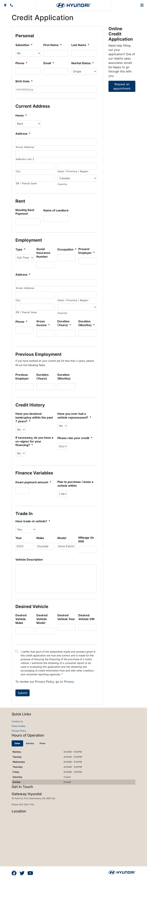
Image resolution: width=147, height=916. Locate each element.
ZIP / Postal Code (26, 183)
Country (62, 184)
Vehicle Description (29, 559)
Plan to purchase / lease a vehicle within (75, 483)
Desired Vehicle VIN (86, 617)
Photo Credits (18, 726)
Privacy (69, 681)
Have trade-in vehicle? (32, 521)
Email (48, 63)
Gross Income (43, 323)
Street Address (25, 147)
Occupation (67, 249)
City (18, 171)
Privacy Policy (19, 730)
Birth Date (24, 81)
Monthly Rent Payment (24, 212)
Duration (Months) (86, 323)
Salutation (23, 45)
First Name (52, 45)
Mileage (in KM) (86, 539)
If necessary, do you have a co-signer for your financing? (34, 441)
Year (18, 538)
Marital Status (82, 63)
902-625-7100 (26, 804)
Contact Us (17, 721)
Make (40, 538)
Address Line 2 (25, 159)
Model (61, 538)
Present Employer (86, 251)
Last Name (80, 45)
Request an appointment (122, 86)
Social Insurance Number (43, 252)
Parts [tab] (42, 743)
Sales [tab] (17, 743)
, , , (33, 798)
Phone (21, 63)
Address (22, 133)
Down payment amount (33, 482)
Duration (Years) (64, 323)
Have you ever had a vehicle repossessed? (74, 415)
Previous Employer (22, 376)
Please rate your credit (74, 438)
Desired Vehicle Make (21, 619)
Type (20, 249)
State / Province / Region (73, 171)
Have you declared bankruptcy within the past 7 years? (34, 417)
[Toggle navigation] (142, 5)
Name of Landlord (55, 210)
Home (21, 115)
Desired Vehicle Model (42, 619)
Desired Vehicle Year (66, 617)
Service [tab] (30, 743)
